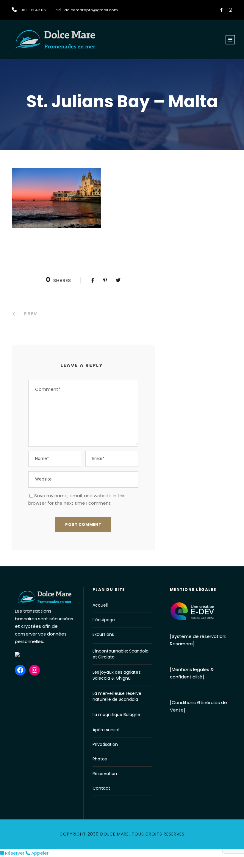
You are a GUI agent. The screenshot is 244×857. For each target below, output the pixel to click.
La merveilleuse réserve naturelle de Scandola (117, 696)
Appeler (39, 853)
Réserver (15, 853)
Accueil (100, 605)
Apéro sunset (106, 730)
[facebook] (221, 10)
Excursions (103, 634)
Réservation (105, 774)
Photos (100, 759)
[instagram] (230, 10)
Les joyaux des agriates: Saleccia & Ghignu (117, 675)
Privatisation (105, 744)
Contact (101, 788)
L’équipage (104, 620)
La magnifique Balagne (116, 714)
